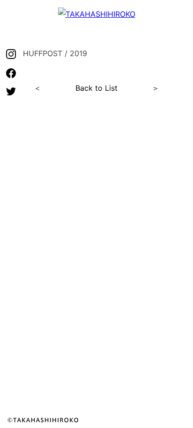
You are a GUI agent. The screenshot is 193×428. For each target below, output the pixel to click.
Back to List (96, 88)
